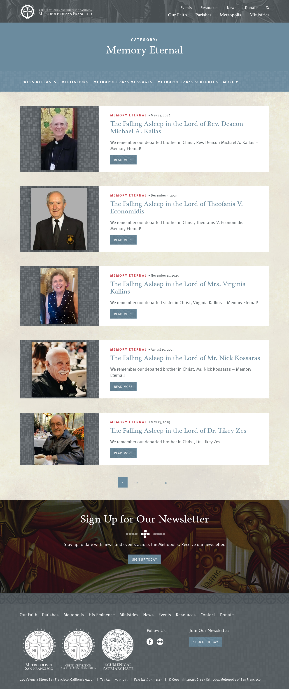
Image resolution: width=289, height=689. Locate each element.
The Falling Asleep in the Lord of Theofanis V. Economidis (176, 208)
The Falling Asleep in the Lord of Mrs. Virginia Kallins (178, 288)
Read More (123, 159)
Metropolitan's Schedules (188, 81)
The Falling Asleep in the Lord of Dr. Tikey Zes (178, 431)
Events (186, 7)
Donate (251, 7)
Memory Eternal (128, 115)
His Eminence (102, 614)
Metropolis (230, 15)
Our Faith (177, 15)
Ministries (259, 15)
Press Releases (39, 81)
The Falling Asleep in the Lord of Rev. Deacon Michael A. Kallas (176, 128)
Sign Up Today (144, 559)
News (232, 7)
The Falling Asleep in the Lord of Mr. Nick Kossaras (185, 358)
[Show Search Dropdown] (267, 7)
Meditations (75, 81)
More (230, 81)
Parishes (203, 15)
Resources (209, 7)
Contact (207, 614)
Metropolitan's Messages (123, 81)
